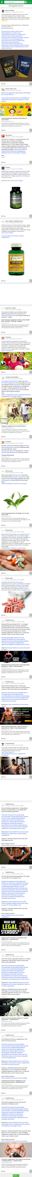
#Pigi (3, 151)
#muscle (21, 638)
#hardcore (24, 699)
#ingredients (7, 480)
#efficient (24, 587)
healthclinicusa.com (7, 668)
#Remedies (27, 93)
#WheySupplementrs (7, 33)
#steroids (4, 692)
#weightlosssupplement (8, 881)
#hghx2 (15, 822)
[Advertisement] (16, 294)
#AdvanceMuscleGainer (7, 46)
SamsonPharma (9, 743)
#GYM (26, 46)
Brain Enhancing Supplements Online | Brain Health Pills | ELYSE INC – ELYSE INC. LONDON (15, 320)
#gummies (14, 477)
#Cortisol (4, 383)
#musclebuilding (6, 696)
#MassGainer (16, 42)
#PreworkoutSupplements (16, 39)
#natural (11, 537)
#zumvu (27, 644)
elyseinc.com (6, 323)
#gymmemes (5, 644)
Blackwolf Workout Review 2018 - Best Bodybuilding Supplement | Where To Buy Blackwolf (15, 665)
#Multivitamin (20, 40)
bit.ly (4, 157)
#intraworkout (20, 639)
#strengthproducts (17, 694)
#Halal (3, 341)
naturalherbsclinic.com (8, 121)
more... (4, 997)
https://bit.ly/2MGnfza (7, 233)
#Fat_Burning (19, 582)
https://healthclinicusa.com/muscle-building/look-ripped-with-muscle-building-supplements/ (15, 833)
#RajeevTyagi (17, 33)
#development (13, 452)
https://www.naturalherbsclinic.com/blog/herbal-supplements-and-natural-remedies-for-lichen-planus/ (15, 99)
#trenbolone (18, 827)
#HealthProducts (6, 36)
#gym (12, 638)
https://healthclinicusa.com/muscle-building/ (14, 845)
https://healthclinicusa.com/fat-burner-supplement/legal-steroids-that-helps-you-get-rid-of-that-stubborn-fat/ (15, 903)
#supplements (18, 171)
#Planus (11, 94)
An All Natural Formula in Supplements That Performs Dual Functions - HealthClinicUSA (13, 1081)
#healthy (26, 451)
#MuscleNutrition (6, 31)
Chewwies (8, 337)
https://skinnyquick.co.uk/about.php (16, 548)
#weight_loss (16, 534)
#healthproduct (16, 828)
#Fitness (7, 151)
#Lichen (6, 94)
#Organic (21, 236)
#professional (18, 384)
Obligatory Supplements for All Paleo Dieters (13, 426)
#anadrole (13, 823)
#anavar (11, 827)
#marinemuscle (12, 692)
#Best (26, 381)
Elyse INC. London (10, 308)
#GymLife (4, 48)
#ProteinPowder (15, 153)
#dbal (11, 822)
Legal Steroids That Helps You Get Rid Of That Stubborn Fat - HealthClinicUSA (14, 938)
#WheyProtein (19, 31)
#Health (3, 315)
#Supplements (22, 34)
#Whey (13, 31)
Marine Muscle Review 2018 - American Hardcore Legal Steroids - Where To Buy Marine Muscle (14, 727)
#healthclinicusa (19, 644)
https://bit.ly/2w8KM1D (7, 752)
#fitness (16, 638)
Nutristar (7, 167)
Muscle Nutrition (9, 10)
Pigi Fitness (8, 135)
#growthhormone (6, 825)
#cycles (16, 753)
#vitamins (26, 445)
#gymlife (12, 644)
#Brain (23, 314)
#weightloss (5, 1114)
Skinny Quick (9, 471)
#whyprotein (5, 820)
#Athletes (23, 153)
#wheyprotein (20, 643)
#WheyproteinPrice (6, 37)
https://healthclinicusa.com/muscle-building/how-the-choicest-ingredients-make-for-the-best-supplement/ (15, 984)
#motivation (4, 755)
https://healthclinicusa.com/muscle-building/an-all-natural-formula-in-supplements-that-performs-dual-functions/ (15, 1062)
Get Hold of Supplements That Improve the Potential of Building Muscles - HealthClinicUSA (16, 1160)
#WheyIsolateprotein (16, 36)
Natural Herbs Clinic (11, 88)
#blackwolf (4, 639)
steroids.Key (11, 991)
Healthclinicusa (9, 620)
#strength (19, 389)
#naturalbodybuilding (16, 641)
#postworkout (5, 641)
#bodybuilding (5, 638)
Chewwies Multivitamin (7, 455)
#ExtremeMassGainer (7, 43)
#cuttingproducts (6, 694)
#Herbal (3, 93)
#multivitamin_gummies (8, 451)
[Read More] (30, 83)
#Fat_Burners (17, 475)
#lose (22, 535)
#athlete (26, 641)
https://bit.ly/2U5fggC (17, 180)
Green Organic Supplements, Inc (14, 221)
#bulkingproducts (22, 692)
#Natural (21, 93)
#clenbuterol (5, 827)
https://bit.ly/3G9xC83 (7, 28)
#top (14, 582)
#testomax (21, 822)
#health (8, 478)
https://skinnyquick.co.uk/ (23, 590)
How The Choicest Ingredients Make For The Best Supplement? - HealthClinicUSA (14, 1018)
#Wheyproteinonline (17, 37)
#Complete (4, 381)
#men (3, 535)
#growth (4, 452)
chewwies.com (6, 457)
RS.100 (23, 176)
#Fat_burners (13, 583)
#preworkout (12, 639)
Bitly (2, 155)
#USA (22, 979)
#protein (4, 643)
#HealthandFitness (19, 46)
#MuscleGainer (25, 45)
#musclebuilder (16, 696)
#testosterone (23, 825)
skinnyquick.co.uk (7, 516)
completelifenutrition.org (8, 428)
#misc (8, 1110)
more (15, 1175)
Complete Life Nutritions (12, 377)
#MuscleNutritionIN (6, 34)
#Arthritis (16, 236)
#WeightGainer (5, 45)
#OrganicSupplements (7, 236)
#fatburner (4, 883)
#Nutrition (15, 34)
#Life (9, 381)
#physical (12, 389)
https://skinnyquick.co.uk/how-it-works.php (14, 483)
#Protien (9, 48)
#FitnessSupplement (15, 45)
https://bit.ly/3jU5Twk (20, 149)
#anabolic (15, 825)
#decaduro (20, 823)
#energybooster (21, 881)
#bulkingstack (5, 823)
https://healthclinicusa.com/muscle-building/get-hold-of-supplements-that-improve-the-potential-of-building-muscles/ (15, 1124)
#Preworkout (5, 39)
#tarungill (25, 37)
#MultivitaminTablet (6, 42)
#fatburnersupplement (15, 883)
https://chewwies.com (7, 350)
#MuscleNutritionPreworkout (9, 40)
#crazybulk (10, 815)
